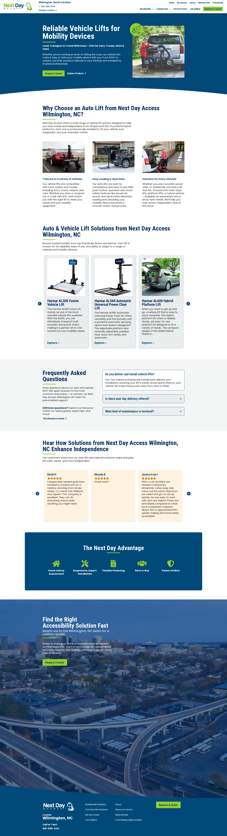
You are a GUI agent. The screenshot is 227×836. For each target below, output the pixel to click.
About (192, 2)
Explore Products (75, 73)
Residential (145, 9)
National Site (204, 2)
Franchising (218, 2)
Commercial (162, 9)
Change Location (47, 10)
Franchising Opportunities (128, 820)
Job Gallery (195, 9)
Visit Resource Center (54, 418)
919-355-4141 (48, 6)
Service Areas (180, 9)
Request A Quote (213, 9)
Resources (182, 2)
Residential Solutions (95, 804)
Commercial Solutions (96, 809)
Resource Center (124, 809)
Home (171, 2)
